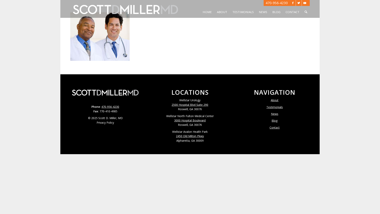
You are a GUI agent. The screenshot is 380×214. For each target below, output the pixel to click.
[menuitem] (207, 9)
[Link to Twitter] (299, 3)
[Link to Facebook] (293, 3)
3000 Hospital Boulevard (190, 120)
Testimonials (274, 107)
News (274, 114)
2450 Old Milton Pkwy (190, 136)
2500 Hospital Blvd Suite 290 (190, 105)
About (274, 100)
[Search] (306, 9)
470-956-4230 (277, 3)
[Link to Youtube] (305, 3)
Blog (274, 120)
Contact (275, 127)
